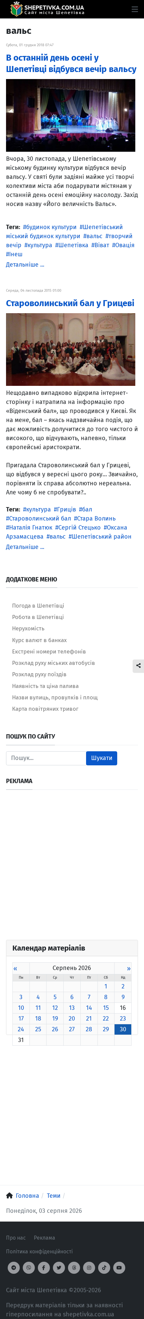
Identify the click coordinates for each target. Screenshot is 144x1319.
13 (72, 1008)
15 (106, 1008)
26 (55, 1029)
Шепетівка (73, 245)
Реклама (44, 1238)
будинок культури (51, 227)
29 (106, 1029)
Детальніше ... (25, 264)
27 (72, 1029)
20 (72, 1018)
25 (38, 1029)
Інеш (15, 254)
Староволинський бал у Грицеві (70, 303)
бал (87, 509)
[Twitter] (59, 1268)
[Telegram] (14, 1268)
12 (55, 1008)
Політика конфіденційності (39, 1251)
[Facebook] (44, 1268)
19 (55, 1018)
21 (89, 1018)
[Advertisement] (72, 868)
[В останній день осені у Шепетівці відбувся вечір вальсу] (70, 115)
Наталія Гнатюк (30, 527)
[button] (135, 9)
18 (38, 1018)
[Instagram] (89, 1268)
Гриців (66, 509)
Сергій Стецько (79, 527)
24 (21, 1029)
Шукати (102, 758)
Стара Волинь (96, 518)
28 (89, 1029)
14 (89, 1008)
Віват (101, 245)
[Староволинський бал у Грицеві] (70, 349)
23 (123, 1018)
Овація (125, 245)
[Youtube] (119, 1268)
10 (21, 1008)
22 (106, 1018)
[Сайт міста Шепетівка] (47, 9)
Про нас (16, 1238)
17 (21, 1018)
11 (38, 1008)
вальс (94, 236)
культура (39, 245)
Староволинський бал (40, 518)
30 (123, 1029)
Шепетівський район (102, 536)
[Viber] (29, 1268)
